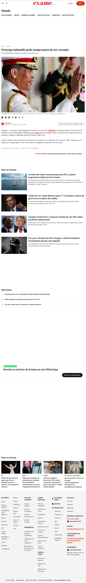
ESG (2, 528)
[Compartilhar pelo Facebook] (6, 117)
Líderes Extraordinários (43, 536)
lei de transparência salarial (62, 580)
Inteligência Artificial (5, 538)
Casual (15, 501)
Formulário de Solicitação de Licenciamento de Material (75, 540)
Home (2, 46)
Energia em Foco (43, 527)
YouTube (70, 501)
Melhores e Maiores (41, 559)
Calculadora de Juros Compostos (29, 541)
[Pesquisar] (6, 3)
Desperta (57, 518)
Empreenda (58, 535)
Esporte (15, 508)
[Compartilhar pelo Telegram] (12, 117)
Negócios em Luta (42, 542)
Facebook (70, 511)
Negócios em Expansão (42, 570)
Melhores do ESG (42, 565)
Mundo (5, 10)
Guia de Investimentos (28, 515)
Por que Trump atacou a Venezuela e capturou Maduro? (23, 304)
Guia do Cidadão (26, 505)
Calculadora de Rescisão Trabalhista (29, 533)
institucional (10, 580)
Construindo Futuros (42, 522)
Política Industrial (41, 547)
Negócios (4, 545)
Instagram (70, 508)
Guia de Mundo (6, 15)
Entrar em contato (73, 519)
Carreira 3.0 (58, 514)
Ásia (22, 148)
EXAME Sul (41, 514)
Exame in (58, 511)
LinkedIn (70, 504)
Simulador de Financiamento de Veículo (29, 548)
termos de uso (20, 580)
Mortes (27, 148)
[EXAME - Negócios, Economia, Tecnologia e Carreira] (43, 3)
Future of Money (16, 521)
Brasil (3, 518)
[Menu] (2, 3)
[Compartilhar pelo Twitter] (16, 117)
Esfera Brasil (77, 475)
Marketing (16, 504)
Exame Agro (15, 512)
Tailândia (35, 148)
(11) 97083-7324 (75, 550)
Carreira (4, 521)
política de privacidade (45, 580)
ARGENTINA (56, 15)
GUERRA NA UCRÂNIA (28, 15)
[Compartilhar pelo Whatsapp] (2, 117)
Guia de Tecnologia (27, 510)
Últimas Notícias (4, 506)
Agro (56, 531)
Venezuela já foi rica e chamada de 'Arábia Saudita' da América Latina (27, 294)
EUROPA (16, 15)
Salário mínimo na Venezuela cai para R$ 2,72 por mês (22, 299)
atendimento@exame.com (75, 529)
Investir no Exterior (41, 531)
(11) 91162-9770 (75, 521)
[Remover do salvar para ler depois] (23, 117)
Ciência (15, 525)
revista (57, 504)
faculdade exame (58, 499)
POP (14, 529)
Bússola (40, 518)
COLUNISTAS (5, 549)
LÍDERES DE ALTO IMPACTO (5, 512)
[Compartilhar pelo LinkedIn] (9, 117)
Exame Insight (3, 532)
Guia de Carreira (27, 521)
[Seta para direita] (82, 15)
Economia (4, 525)
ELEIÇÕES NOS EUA (68, 15)
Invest (3, 542)
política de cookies (31, 580)
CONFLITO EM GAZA (43, 15)
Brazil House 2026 (42, 510)
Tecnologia (16, 516)
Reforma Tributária (41, 505)
